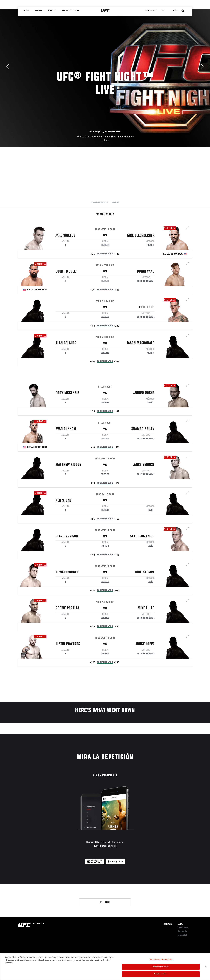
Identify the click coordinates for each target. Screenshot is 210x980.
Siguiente (201, 66)
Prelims (115, 202)
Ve (163, 11)
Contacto (168, 924)
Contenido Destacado (70, 11)
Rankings (38, 11)
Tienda (175, 11)
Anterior (8, 66)
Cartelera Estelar (99, 202)
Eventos (26, 11)
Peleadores (52, 11)
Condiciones (183, 928)
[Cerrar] (205, 966)
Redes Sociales (150, 11)
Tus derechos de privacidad (160, 959)
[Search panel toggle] (183, 10)
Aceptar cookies (161, 974)
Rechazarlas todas (160, 967)
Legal (180, 924)
